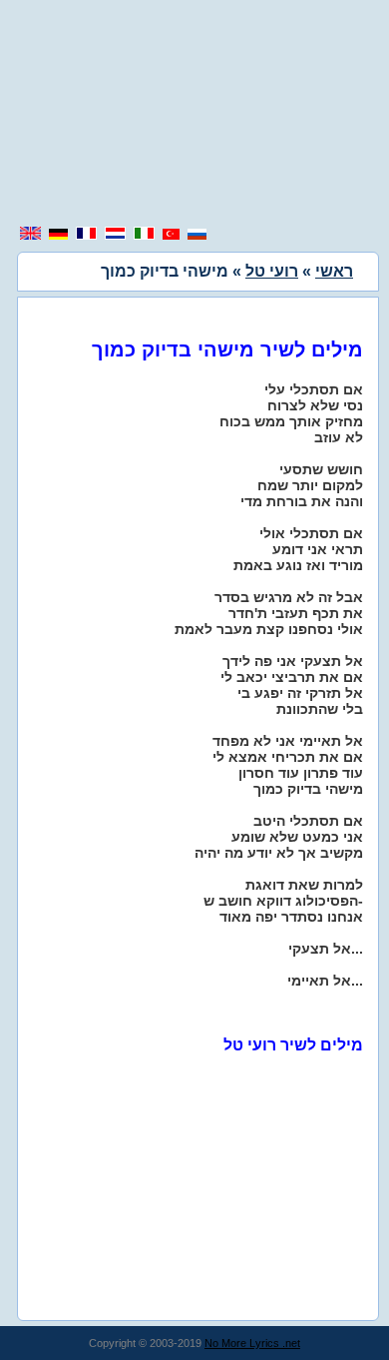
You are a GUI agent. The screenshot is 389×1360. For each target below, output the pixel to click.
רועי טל (271, 271)
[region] (194, 115)
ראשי (334, 271)
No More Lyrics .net (252, 1343)
